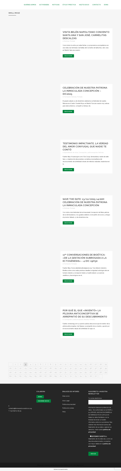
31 (65, 368)
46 (41, 372)
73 (76, 376)
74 (81, 376)
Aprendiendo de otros (71, 152)
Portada (72, 41)
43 (26, 372)
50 (61, 372)
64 (30, 376)
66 (41, 376)
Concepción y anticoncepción (88, 152)
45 (36, 372)
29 (56, 368)
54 (81, 372)
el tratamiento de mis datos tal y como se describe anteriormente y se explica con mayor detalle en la (100, 441)
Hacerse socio (43, 401)
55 (86, 372)
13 (75, 364)
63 (26, 376)
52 (71, 372)
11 (65, 364)
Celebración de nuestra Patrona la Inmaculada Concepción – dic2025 (85, 90)
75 (86, 376)
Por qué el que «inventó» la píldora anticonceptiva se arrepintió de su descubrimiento (85, 313)
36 (91, 368)
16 (91, 364)
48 (51, 372)
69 (56, 376)
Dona (40, 396)
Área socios (66, 396)
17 (96, 364)
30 (61, 368)
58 (101, 372)
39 (106, 368)
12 (70, 364)
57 (96, 372)
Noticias (66, 41)
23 (25, 368)
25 (35, 368)
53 (76, 372)
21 (15, 368)
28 (51, 368)
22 (20, 368)
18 (101, 364)
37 (96, 368)
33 (76, 368)
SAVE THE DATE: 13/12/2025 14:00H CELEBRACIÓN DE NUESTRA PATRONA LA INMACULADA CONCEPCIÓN (85, 202)
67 (46, 376)
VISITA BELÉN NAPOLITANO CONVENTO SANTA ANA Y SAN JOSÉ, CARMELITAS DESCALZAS (86, 35)
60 (10, 376)
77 (96, 376)
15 (85, 364)
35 (86, 368)
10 (61, 364)
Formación (67, 97)
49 (56, 372)
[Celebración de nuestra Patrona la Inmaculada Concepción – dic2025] (34, 110)
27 (46, 368)
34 (81, 368)
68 (51, 376)
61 (15, 376)
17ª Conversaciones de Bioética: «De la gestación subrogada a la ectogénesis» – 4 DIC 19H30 (85, 257)
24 (30, 368)
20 (10, 368)
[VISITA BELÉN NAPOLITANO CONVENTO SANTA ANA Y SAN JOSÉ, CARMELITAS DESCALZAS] (34, 54)
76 (91, 376)
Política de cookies (68, 408)
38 (101, 368)
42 (20, 372)
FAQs (64, 411)
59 (106, 372)
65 (36, 376)
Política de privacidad (68, 404)
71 (65, 376)
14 (81, 364)
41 (15, 372)
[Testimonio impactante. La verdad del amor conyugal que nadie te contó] (34, 166)
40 (10, 372)
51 (65, 372)
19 (106, 364)
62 (20, 376)
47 (46, 372)
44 (30, 372)
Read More (68, 56)
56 (91, 372)
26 (40, 368)
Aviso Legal (65, 400)
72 (71, 376)
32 (71, 368)
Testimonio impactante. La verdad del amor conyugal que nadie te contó (85, 146)
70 (61, 376)
